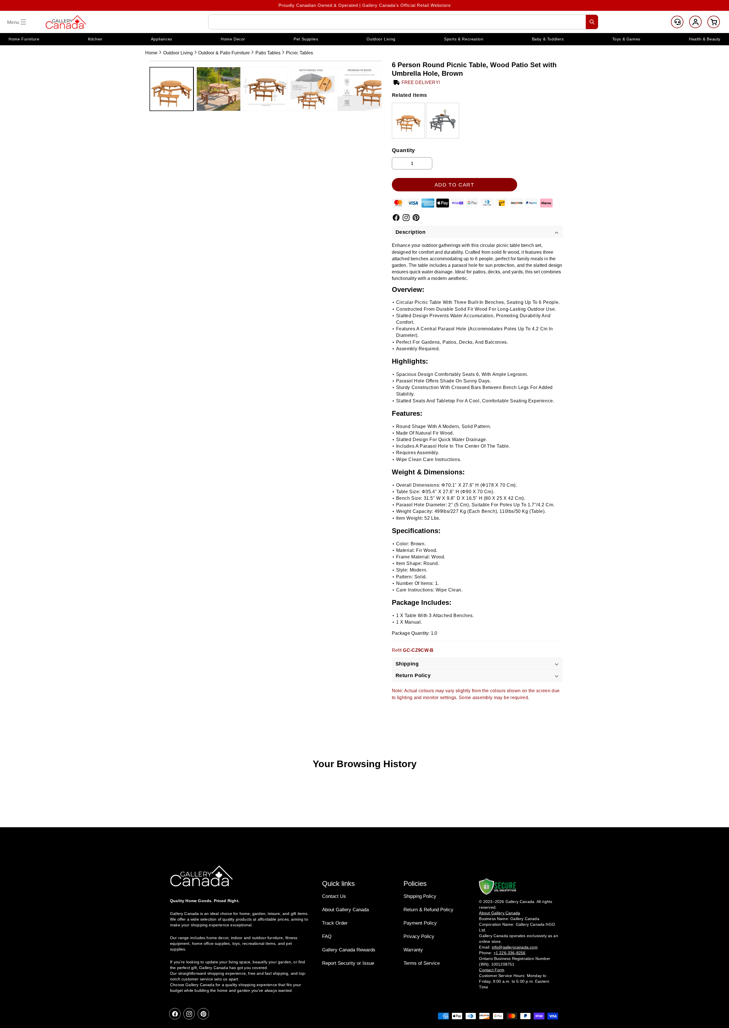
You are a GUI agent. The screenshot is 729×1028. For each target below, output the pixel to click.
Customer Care (677, 22)
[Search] (592, 22)
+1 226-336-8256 (509, 953)
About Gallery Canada (345, 909)
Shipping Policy (420, 896)
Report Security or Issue (348, 963)
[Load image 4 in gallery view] (312, 89)
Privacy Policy (419, 936)
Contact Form (491, 970)
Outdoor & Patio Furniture (224, 52)
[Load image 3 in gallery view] (265, 89)
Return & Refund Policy (428, 909)
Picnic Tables (299, 52)
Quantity (403, 150)
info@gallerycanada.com (515, 947)
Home (151, 52)
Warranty (413, 950)
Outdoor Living (178, 52)
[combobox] (403, 22)
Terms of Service (422, 963)
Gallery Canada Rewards (348, 950)
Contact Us (334, 896)
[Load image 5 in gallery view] (359, 89)
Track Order (335, 923)
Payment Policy (420, 923)
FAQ (326, 936)
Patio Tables (267, 52)
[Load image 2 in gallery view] (218, 89)
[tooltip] (408, 121)
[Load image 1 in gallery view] (172, 89)
